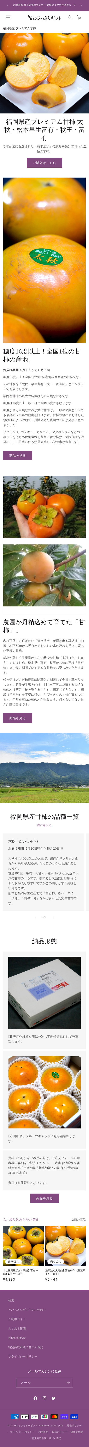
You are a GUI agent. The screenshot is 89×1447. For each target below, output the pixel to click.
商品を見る (17, 455)
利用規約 (43, 1431)
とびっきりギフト (28, 1425)
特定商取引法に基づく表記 (25, 1347)
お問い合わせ (17, 1338)
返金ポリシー (74, 1425)
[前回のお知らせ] (7, 5)
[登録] (68, 1382)
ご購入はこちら (44, 163)
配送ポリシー (59, 1431)
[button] (8, 17)
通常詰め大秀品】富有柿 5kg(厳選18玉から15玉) (65, 1272)
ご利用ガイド (17, 1319)
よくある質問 (17, 1328)
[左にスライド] (35, 917)
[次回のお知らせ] (81, 5)
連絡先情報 (77, 1431)
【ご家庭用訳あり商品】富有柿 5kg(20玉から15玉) (20, 1272)
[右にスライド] (53, 917)
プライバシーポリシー (22, 1356)
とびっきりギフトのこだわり (27, 1309)
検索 (11, 1300)
